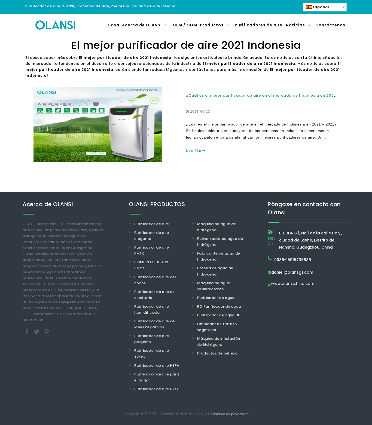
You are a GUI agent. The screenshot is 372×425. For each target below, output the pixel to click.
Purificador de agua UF (218, 315)
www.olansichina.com (292, 284)
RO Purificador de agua (219, 306)
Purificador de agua (216, 297)
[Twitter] (37, 331)
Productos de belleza (217, 353)
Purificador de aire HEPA (156, 365)
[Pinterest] (46, 331)
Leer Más (194, 150)
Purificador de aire (151, 224)
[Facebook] (27, 331)
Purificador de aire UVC (156, 389)
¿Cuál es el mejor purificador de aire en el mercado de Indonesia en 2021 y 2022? (269, 95)
